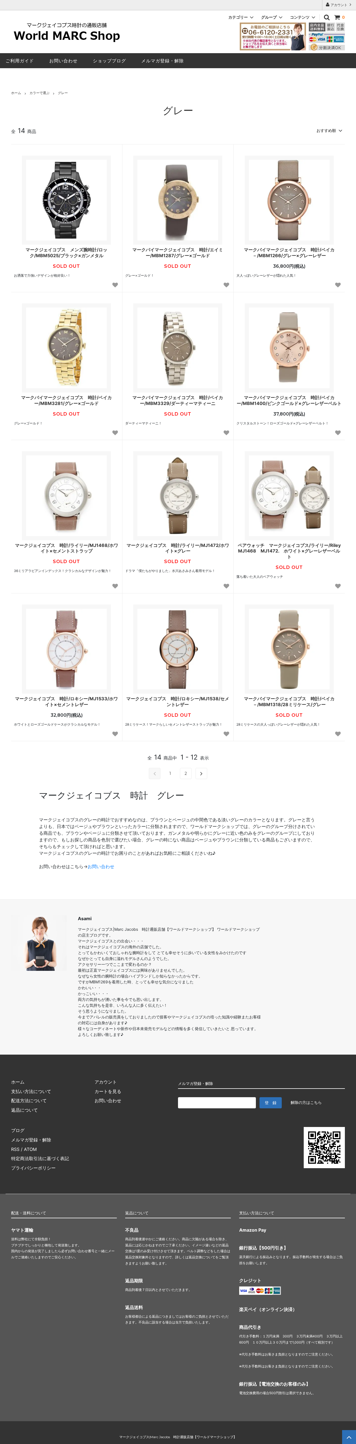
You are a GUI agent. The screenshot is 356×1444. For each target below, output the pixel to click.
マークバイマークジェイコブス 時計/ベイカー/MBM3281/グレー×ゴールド (66, 400)
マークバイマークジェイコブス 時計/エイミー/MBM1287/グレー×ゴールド (177, 252)
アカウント (339, 5)
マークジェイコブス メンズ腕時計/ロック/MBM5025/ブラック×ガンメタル (66, 252)
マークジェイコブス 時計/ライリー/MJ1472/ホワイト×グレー (178, 548)
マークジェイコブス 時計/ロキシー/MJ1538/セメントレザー (177, 701)
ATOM (30, 1149)
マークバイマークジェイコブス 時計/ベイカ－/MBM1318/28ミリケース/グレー (289, 701)
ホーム (16, 93)
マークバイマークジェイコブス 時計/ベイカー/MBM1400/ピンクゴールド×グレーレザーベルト (289, 400)
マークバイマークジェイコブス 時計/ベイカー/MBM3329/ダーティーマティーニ (177, 400)
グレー (63, 93)
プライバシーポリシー (33, 1168)
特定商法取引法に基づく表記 (40, 1158)
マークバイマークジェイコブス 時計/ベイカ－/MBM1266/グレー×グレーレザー (289, 252)
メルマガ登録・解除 (31, 1140)
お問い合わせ (101, 866)
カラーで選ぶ (39, 93)
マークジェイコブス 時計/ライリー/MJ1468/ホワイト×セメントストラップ (66, 548)
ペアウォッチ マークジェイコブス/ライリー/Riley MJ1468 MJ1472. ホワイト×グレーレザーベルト (290, 551)
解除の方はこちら (306, 1102)
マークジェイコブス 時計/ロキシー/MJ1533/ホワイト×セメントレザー (66, 701)
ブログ (17, 1130)
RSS (15, 1149)
